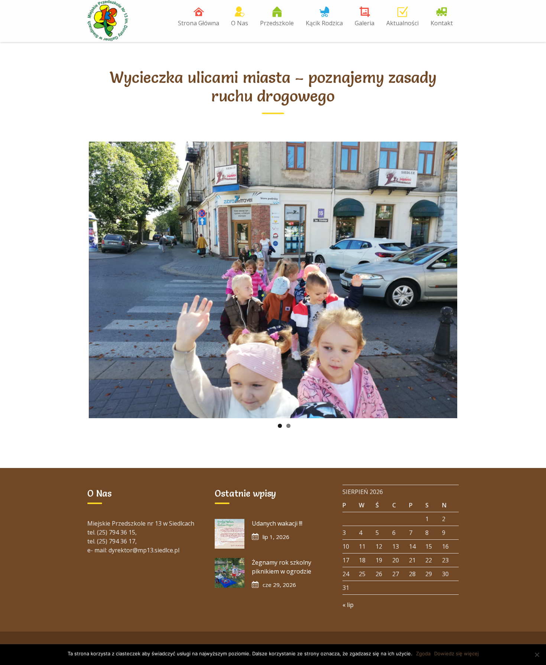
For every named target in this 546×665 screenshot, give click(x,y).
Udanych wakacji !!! (277, 523)
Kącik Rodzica (324, 23)
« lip (348, 605)
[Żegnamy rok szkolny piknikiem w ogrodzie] (229, 573)
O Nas (239, 23)
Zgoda (423, 653)
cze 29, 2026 (279, 584)
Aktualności (402, 23)
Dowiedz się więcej (456, 653)
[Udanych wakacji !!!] (229, 534)
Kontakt (441, 23)
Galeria (364, 23)
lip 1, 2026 (276, 536)
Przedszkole (277, 23)
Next (468, 279)
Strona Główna (198, 23)
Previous (77, 279)
